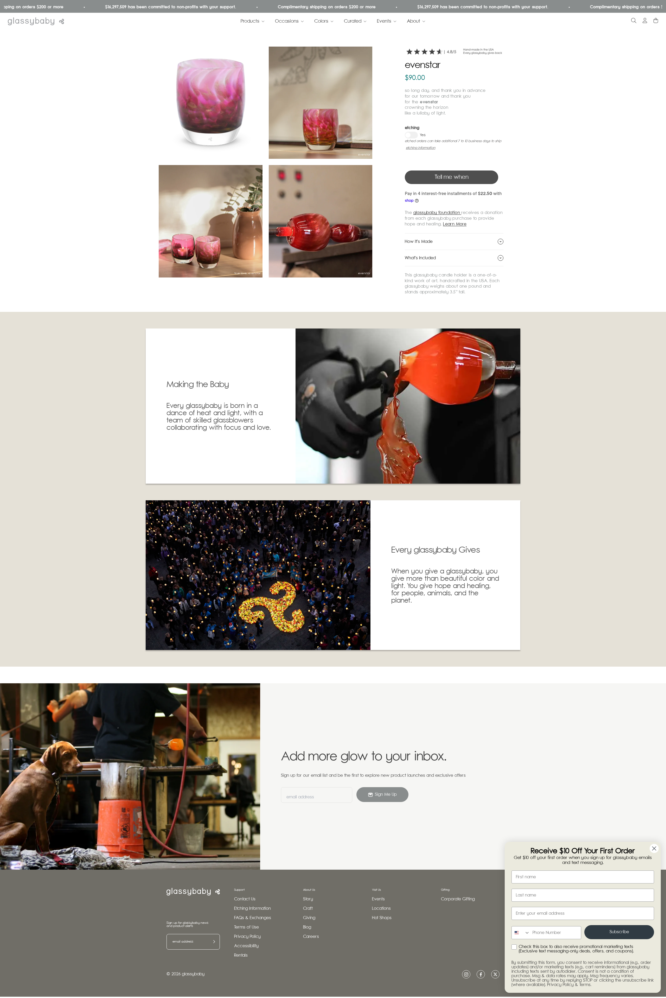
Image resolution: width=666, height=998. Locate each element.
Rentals (241, 955)
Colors (321, 21)
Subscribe (619, 932)
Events (384, 21)
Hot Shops (382, 918)
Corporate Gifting (458, 899)
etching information (420, 148)
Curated (352, 21)
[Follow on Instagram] (466, 974)
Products (250, 21)
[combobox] (521, 932)
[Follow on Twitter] (495, 974)
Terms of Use (246, 927)
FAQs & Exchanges (252, 918)
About (413, 21)
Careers (311, 937)
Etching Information (252, 909)
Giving (309, 918)
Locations (381, 909)
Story (308, 899)
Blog (307, 927)
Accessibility (246, 946)
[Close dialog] (654, 848)
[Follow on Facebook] (480, 974)
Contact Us (244, 899)
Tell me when (452, 177)
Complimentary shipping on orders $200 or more (274, 7)
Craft (308, 909)
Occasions (287, 21)
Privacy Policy (247, 937)
